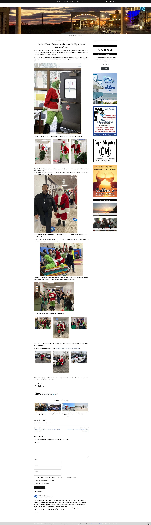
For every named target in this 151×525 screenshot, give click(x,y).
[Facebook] (113, 1)
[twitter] (99, 50)
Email (36, 465)
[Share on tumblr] (46, 420)
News (43, 423)
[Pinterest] (111, 1)
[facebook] (105, 50)
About (58, 1)
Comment (37, 442)
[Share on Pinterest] (44, 420)
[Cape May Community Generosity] (54, 407)
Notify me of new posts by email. (43, 483)
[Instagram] (108, 1)
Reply (37, 513)
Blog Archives (68, 1)
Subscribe (105, 68)
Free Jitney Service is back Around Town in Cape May (47, 429)
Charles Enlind (43, 495)
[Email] (111, 50)
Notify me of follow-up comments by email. (45, 480)
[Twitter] (106, 1)
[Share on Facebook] (40, 420)
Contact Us (79, 1)
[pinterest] (108, 50)
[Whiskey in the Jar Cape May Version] (41, 407)
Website (36, 471)
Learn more (94, 523)
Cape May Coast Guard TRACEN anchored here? (68, 414)
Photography (50, 423)
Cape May (39, 423)
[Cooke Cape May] (75, 20)
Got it (100, 523)
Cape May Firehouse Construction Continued (77, 429)
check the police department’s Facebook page (67, 348)
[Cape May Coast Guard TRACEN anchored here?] (68, 407)
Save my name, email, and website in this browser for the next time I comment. (56, 477)
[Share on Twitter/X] (42, 420)
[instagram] (102, 50)
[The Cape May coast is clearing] (81, 407)
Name (36, 459)
